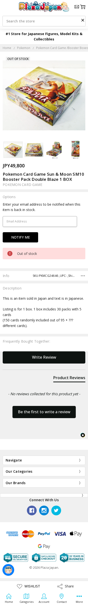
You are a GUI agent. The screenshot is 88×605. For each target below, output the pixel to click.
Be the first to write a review (44, 411)
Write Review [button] (44, 357)
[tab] (69, 378)
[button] (83, 20)
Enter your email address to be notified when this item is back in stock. (41, 207)
